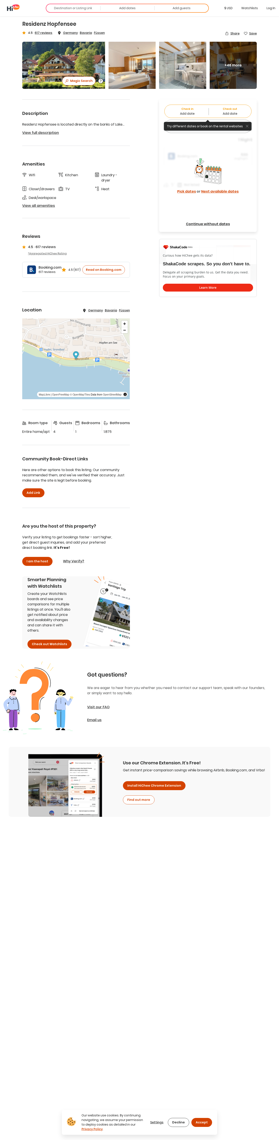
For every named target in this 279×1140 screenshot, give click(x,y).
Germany (70, 33)
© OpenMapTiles (80, 394)
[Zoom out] (124, 330)
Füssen (99, 33)
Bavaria (86, 33)
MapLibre (44, 394)
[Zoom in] (124, 324)
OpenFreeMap (60, 394)
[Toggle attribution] (125, 394)
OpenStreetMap (112, 394)
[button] (228, 8)
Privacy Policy (92, 1129)
